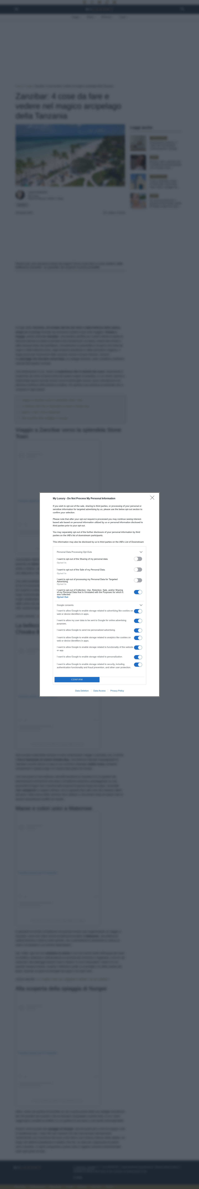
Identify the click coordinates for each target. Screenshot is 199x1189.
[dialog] (99, 595)
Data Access (99, 690)
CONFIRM (77, 679)
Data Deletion (82, 690)
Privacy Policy (117, 690)
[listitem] (99, 552)
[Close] (153, 499)
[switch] (138, 559)
